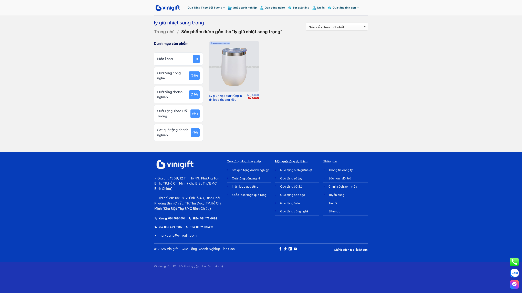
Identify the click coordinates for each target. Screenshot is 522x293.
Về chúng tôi (162, 266)
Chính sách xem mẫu (342, 186)
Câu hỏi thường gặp (186, 266)
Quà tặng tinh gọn (344, 7)
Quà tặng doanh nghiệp (169, 94)
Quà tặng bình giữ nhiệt (296, 170)
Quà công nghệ (275, 7)
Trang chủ (164, 31)
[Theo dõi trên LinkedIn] (290, 249)
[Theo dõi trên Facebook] (280, 249)
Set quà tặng (301, 7)
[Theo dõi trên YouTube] (295, 249)
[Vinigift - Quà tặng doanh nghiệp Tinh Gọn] (167, 7)
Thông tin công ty (340, 170)
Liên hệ (218, 266)
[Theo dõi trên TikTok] (285, 249)
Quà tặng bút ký (291, 186)
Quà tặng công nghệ (169, 75)
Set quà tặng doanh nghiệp (172, 132)
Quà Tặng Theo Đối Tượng (205, 7)
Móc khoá (165, 59)
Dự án (321, 7)
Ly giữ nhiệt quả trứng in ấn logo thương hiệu (225, 98)
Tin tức (206, 266)
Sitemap (334, 211)
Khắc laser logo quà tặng (249, 195)
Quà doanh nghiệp (245, 7)
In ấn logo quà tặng (245, 186)
